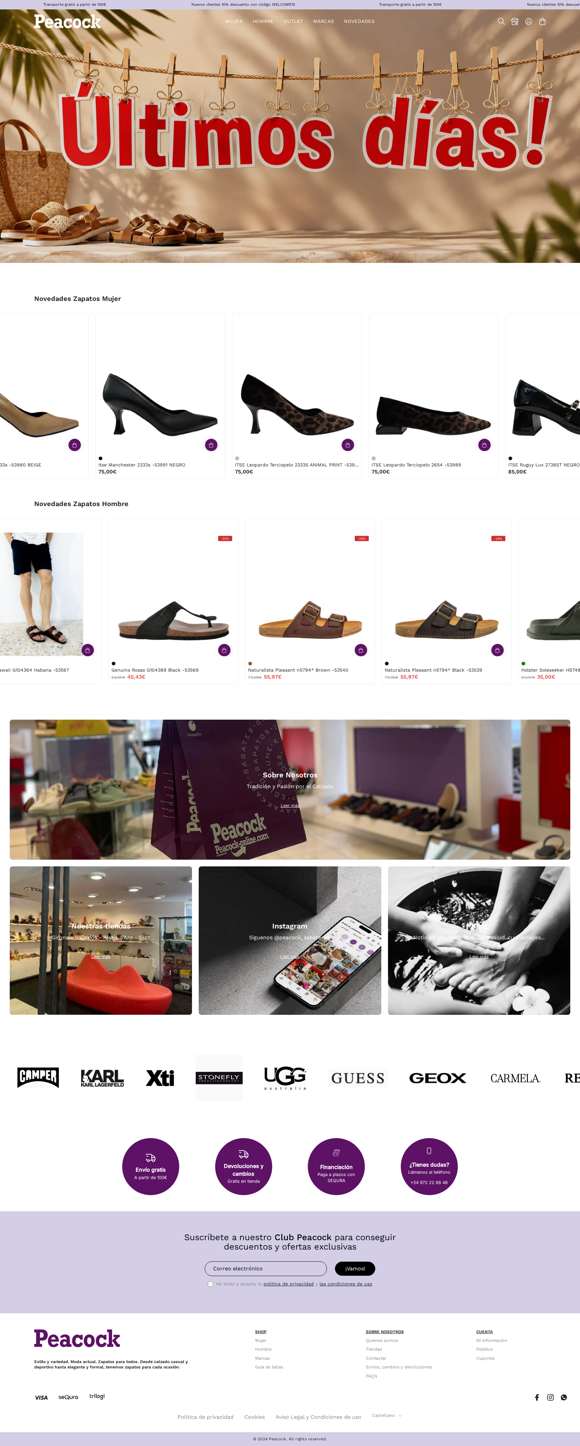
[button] (293, 21)
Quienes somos (382, 1340)
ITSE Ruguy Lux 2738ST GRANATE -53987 (84, 464)
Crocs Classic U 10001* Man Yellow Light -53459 (376, 670)
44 (102, 526)
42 (88, 526)
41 (134, 320)
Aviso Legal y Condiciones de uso (318, 1417)
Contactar (376, 1358)
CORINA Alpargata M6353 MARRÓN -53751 (357, 464)
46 (131, 526)
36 (64, 320)
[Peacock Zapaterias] (67, 21)
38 (92, 320)
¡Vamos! (355, 1268)
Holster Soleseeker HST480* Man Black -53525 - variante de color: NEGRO (50, 664)
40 (120, 320)
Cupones (485, 1358)
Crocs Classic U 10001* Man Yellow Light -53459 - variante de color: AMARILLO (323, 664)
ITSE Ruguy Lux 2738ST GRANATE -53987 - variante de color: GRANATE (39, 458)
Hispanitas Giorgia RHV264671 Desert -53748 (498, 464)
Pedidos (484, 1349)
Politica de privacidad (206, 1417)
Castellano (383, 1415)
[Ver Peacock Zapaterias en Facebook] (537, 1397)
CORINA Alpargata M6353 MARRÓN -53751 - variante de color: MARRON (312, 458)
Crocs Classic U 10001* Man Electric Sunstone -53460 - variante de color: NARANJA (186, 664)
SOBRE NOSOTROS (385, 1331)
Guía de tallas (269, 1366)
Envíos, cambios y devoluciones (399, 1366)
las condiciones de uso (346, 1283)
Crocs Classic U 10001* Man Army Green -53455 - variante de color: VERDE (459, 664)
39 (106, 320)
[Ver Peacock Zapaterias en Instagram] (550, 1397)
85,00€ (46, 471)
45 (116, 526)
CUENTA (484, 1331)
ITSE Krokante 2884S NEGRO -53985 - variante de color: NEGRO (176, 458)
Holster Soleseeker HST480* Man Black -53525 (102, 670)
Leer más (290, 805)
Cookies (254, 1417)
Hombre (263, 1349)
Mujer (261, 1340)
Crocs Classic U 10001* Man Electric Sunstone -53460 (246, 670)
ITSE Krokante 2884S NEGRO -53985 (216, 464)
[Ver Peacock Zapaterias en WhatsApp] (564, 1397)
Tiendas (374, 1349)
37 (78, 320)
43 (260, 526)
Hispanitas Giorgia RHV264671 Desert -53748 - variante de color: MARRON (449, 458)
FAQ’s (371, 1376)
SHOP (261, 1331)
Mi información (491, 1340)
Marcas (262, 1358)
